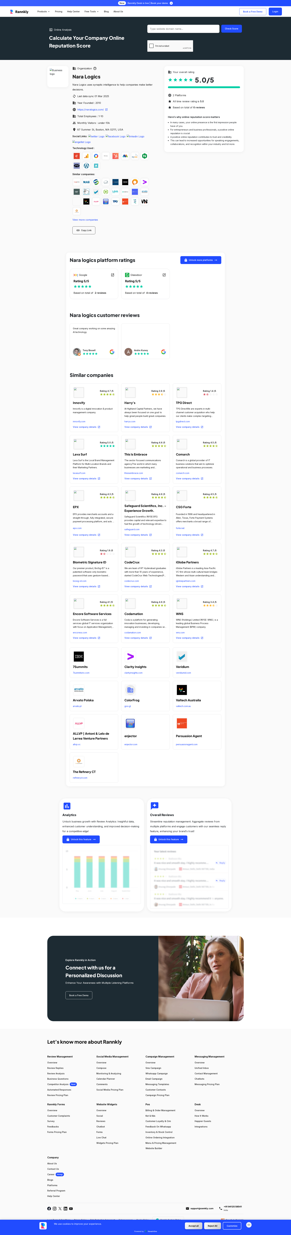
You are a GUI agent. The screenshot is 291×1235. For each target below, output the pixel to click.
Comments (102, 1084)
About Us (52, 1163)
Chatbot (100, 1126)
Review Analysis (56, 1073)
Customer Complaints (58, 1116)
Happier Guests (203, 1121)
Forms (99, 1132)
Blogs (50, 1180)
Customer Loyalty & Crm (158, 1121)
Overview (52, 1062)
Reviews (100, 1121)
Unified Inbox (202, 1068)
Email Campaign (154, 1078)
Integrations (201, 1126)
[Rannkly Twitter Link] (60, 1208)
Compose (101, 1068)
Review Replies (55, 1068)
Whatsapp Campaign (157, 1073)
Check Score (231, 28)
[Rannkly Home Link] (19, 11)
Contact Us (53, 1169)
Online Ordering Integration (160, 1137)
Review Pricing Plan (57, 1095)
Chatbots (199, 1078)
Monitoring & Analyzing (108, 1073)
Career (50, 1174)
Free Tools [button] (92, 11)
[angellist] (81, 142)
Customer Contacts (156, 1089)
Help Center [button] (73, 11)
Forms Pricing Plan (57, 1132)
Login (275, 11)
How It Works (201, 1116)
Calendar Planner (105, 1078)
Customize (232, 1226)
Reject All (212, 1226)
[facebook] (115, 136)
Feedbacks (53, 1126)
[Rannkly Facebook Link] (49, 1208)
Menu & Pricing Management (161, 1143)
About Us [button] (118, 11)
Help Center (53, 1196)
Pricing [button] (58, 11)
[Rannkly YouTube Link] (71, 1208)
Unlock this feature (81, 839)
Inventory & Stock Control (159, 1132)
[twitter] (96, 136)
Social (99, 1116)
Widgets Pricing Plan (107, 1143)
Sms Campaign (153, 1068)
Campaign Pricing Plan (157, 1095)
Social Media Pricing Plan (109, 1089)
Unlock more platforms (201, 260)
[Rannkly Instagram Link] (54, 1208)
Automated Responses (59, 1089)
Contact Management (206, 1073)
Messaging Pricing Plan (207, 1084)
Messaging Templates (157, 1084)
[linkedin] (135, 136)
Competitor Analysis (58, 1084)
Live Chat (101, 1137)
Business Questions (58, 1078)
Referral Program (56, 1190)
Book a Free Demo (253, 11)
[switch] (249, 1225)
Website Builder (154, 1148)
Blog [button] (106, 11)
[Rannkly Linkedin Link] (65, 1208)
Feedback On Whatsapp (158, 1126)
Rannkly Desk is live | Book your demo (148, 3)
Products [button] (43, 11)
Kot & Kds (150, 1116)
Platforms (52, 1185)
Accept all (194, 1226)
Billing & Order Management (160, 1110)
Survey (51, 1121)
